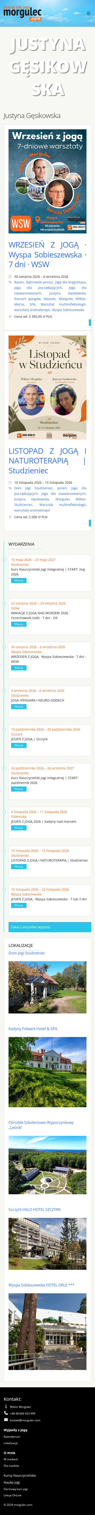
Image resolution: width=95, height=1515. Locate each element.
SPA (32, 304)
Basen (19, 282)
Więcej (19, 580)
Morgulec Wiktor (72, 298)
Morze (19, 304)
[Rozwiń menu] (88, 13)
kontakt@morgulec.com (25, 1420)
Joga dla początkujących (38, 287)
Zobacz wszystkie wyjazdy (30, 927)
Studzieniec (23, 504)
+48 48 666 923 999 (22, 1413)
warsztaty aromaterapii (32, 310)
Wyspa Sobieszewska (68, 310)
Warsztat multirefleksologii (63, 304)
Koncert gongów (27, 298)
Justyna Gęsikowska (67, 293)
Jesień (62, 488)
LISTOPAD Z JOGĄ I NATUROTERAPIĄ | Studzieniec (47, 460)
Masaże (50, 298)
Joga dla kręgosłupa (70, 282)
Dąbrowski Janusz (39, 282)
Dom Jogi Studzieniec (33, 488)
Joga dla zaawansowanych (64, 493)
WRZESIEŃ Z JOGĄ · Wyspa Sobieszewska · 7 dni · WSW (47, 254)
